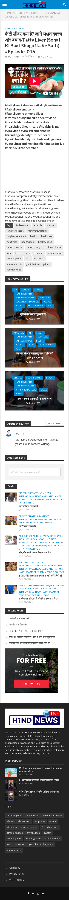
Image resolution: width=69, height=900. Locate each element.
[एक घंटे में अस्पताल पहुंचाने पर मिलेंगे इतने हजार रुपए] (34, 347)
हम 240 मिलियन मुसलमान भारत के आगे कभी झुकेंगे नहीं (40, 575)
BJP (15, 290)
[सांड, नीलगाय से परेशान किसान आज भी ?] (11, 539)
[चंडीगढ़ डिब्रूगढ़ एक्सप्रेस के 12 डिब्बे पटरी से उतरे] (11, 795)
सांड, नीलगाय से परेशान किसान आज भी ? (35, 552)
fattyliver (51, 225)
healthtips (12, 241)
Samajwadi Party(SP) (51, 545)
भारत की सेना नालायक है (28, 506)
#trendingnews (29, 827)
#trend (53, 821)
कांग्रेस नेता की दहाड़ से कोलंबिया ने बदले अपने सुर (38, 598)
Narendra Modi (24, 341)
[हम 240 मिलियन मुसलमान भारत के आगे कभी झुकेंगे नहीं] (11, 566)
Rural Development (29, 545)
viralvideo (39, 258)
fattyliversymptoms (37, 230)
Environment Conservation (34, 565)
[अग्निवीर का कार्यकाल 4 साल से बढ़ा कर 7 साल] (11, 784)
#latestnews (24, 821)
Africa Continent (28, 585)
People (47, 302)
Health (39, 333)
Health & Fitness (14, 28)
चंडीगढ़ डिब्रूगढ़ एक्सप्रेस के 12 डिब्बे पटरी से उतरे (39, 791)
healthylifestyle (14, 247)
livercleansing (22, 253)
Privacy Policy (16, 873)
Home (8, 12)
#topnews (40, 821)
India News (44, 297)
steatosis (38, 253)
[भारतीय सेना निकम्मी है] (11, 520)
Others (40, 542)
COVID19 (25, 290)
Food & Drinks (34, 378)
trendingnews (54, 253)
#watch (47, 832)
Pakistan (41, 499)
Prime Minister (27, 503)
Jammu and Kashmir (52, 496)
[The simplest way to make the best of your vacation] (11, 772)
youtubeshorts (14, 264)
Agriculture (25, 536)
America (43, 585)
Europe (32, 588)
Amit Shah (24, 562)
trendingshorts (33, 838)
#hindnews (33, 815)
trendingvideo (14, 258)
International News (26, 390)
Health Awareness (25, 297)
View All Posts (54, 423)
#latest (10, 821)
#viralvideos (33, 832)
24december (22, 225)
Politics (20, 305)
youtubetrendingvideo (38, 264)
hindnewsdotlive (53, 247)
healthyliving (33, 247)
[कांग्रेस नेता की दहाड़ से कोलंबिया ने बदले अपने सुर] (11, 589)
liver (9, 253)
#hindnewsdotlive (52, 815)
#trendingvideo (15, 832)
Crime (26, 493)
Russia (19, 393)
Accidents (19, 333)
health (33, 236)
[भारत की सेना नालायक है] (11, 496)
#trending (12, 827)
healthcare (47, 236)
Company (14, 867)
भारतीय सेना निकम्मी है (27, 526)
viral (28, 258)
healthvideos (45, 241)
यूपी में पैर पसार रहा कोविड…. (34, 314)
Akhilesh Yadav (41, 536)
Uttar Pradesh (35, 305)
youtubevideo (14, 269)
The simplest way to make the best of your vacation (40, 770)
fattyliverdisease (15, 230)
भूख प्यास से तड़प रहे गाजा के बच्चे (34, 398)
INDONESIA (55, 588)
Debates (38, 290)
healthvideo (27, 241)
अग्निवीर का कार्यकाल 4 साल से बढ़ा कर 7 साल (40, 780)
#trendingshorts (49, 827)
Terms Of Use (17, 880)
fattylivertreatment (16, 236)
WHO (50, 305)
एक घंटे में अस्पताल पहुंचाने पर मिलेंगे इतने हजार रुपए (34, 355)
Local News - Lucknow (27, 302)
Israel (44, 390)
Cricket (23, 516)
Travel (31, 344)
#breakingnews (15, 815)
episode (38, 225)
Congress (57, 585)
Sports (51, 522)
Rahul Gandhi (44, 595)
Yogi (18, 309)
